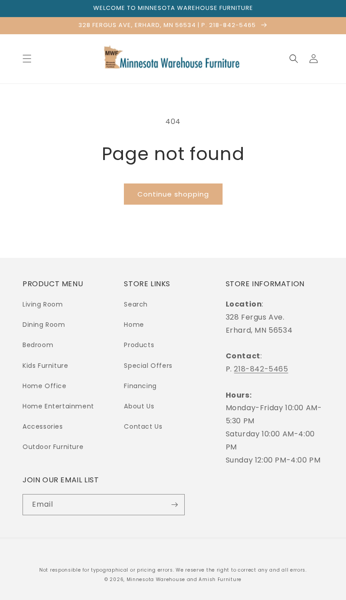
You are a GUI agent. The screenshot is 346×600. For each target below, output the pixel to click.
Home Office (45, 385)
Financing (140, 385)
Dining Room (44, 324)
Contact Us (143, 426)
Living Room (43, 304)
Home (134, 324)
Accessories (43, 426)
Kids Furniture (45, 365)
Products (139, 344)
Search (136, 304)
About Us (139, 406)
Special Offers (148, 365)
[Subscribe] (174, 504)
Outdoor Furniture (53, 446)
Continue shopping (173, 194)
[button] (27, 59)
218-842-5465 (261, 369)
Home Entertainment (58, 406)
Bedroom (38, 344)
